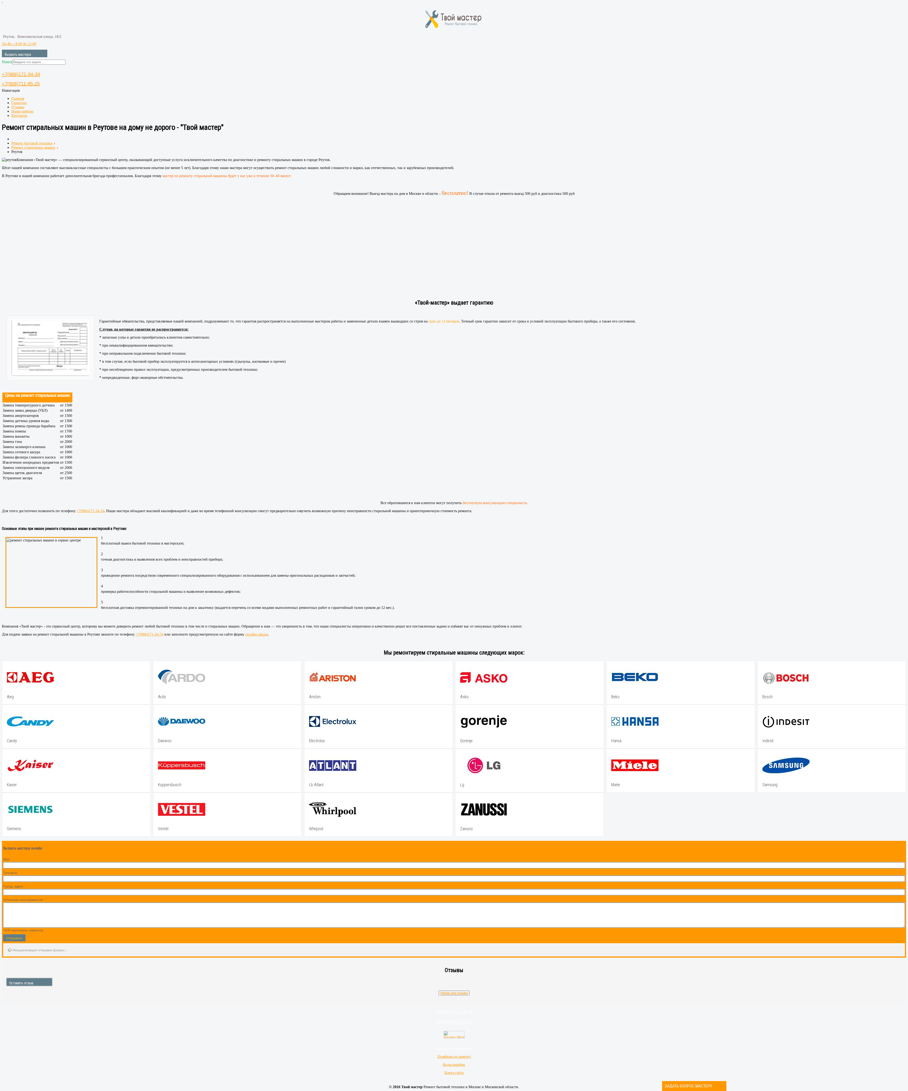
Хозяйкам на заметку (454, 1057)
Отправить (14, 937)
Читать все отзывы (454, 993)
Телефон (10, 872)
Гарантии (19, 103)
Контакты (19, 115)
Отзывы (17, 107)
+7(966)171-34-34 (21, 74)
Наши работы (22, 111)
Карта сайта (454, 1073)
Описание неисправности (23, 899)
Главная (17, 98)
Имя (6, 859)
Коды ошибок (454, 1065)
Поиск (7, 62)
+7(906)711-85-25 (21, 83)
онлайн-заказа (256, 634)
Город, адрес (13, 886)
